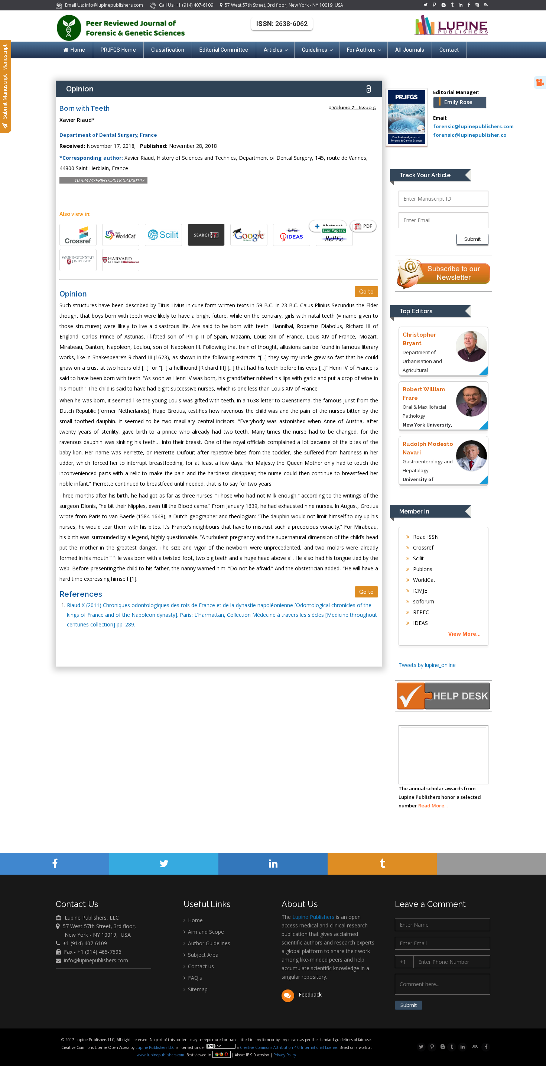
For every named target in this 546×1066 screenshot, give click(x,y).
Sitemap (197, 989)
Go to (366, 292)
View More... (464, 633)
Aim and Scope (205, 931)
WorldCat (423, 579)
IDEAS (420, 622)
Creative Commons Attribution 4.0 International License (288, 1047)
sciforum (423, 601)
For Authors (361, 50)
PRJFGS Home (118, 50)
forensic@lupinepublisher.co (470, 135)
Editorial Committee (223, 50)
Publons (422, 569)
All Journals (409, 50)
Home (78, 50)
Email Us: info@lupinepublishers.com (103, 5)
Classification (167, 50)
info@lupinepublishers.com (96, 960)
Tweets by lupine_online (427, 664)
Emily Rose (458, 102)
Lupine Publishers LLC (156, 1047)
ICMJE (419, 590)
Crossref (422, 547)
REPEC (420, 612)
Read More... (433, 805)
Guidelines (314, 50)
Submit (472, 239)
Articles (273, 50)
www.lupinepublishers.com (160, 1054)
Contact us (200, 966)
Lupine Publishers (312, 916)
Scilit (418, 558)
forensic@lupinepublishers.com (473, 126)
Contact (449, 50)
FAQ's (194, 977)
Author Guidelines (208, 943)
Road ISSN (425, 536)
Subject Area (202, 954)
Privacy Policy (284, 1054)
